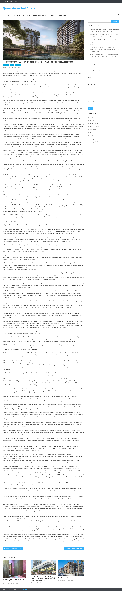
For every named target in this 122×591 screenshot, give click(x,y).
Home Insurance (94, 126)
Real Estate (17, 15)
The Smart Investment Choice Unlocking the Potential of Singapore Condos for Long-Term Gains (104, 30)
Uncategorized (94, 142)
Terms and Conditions (39, 15)
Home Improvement (95, 123)
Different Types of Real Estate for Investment (13, 580)
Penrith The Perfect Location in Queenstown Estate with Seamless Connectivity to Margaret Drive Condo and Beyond (104, 57)
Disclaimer (52, 15)
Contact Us (26, 15)
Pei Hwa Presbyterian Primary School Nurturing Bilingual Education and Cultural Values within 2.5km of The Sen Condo (104, 49)
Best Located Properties (65, 578)
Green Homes (93, 120)
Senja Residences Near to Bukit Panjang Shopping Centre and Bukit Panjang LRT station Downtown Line (43, 578)
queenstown (16, 67)
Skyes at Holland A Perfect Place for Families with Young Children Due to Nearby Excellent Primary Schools (103, 42)
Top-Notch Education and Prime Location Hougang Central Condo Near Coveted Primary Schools (104, 36)
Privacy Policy (62, 15)
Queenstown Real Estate (19, 8)
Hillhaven (5, 71)
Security (92, 139)
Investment (6, 64)
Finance (92, 117)
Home (9, 15)
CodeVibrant (24, 589)
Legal (12, 64)
